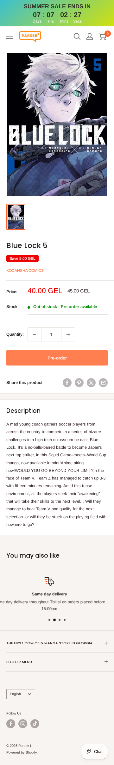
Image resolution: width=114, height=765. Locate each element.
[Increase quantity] (68, 334)
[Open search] (77, 36)
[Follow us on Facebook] (10, 723)
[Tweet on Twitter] (91, 382)
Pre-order (57, 357)
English (15, 694)
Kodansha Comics (25, 270)
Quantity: (15, 334)
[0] (102, 36)
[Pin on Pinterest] (79, 382)
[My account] (89, 36)
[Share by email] (103, 382)
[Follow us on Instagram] (22, 723)
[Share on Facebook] (67, 382)
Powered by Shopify (21, 752)
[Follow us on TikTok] (34, 723)
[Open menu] (9, 36)
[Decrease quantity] (34, 334)
